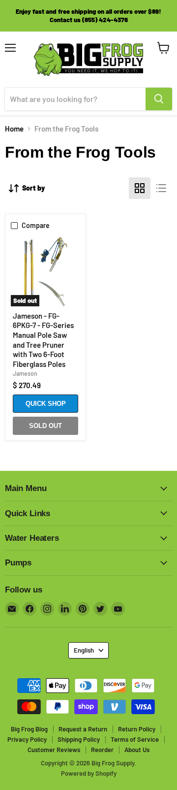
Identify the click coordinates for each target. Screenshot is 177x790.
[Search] (159, 99)
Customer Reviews (54, 750)
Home (14, 129)
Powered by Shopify (89, 773)
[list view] (161, 188)
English (84, 650)
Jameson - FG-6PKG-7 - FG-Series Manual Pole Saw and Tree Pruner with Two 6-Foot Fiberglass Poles (43, 339)
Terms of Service (135, 739)
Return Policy (136, 729)
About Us (136, 750)
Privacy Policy (27, 739)
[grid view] (139, 188)
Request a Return (83, 729)
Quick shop (46, 403)
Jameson (25, 373)
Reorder (102, 750)
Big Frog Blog (29, 729)
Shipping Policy (79, 739)
